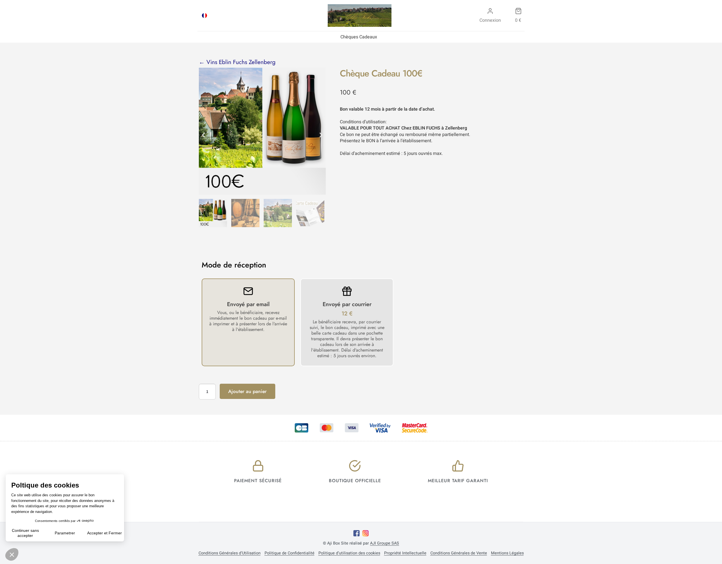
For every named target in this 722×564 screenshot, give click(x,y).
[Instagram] (365, 533)
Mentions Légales (507, 553)
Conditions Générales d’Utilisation (230, 553)
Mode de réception (234, 265)
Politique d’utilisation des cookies (349, 553)
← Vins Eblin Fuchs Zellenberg (237, 62)
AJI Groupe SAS (384, 543)
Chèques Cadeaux (358, 37)
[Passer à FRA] (204, 15)
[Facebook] (356, 533)
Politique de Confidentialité (289, 553)
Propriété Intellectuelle (405, 553)
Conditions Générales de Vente (458, 553)
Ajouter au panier (247, 391)
